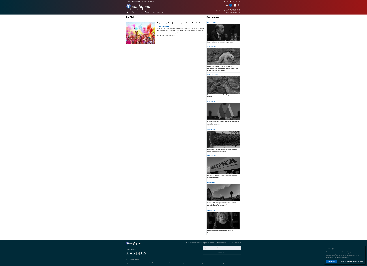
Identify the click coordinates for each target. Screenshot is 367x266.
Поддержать (151, 1)
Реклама (144, 1)
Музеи (141, 12)
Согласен (331, 261)
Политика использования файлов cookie (351, 261)
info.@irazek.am (131, 249)
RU (231, 5)
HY (227, 5)
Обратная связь (135, 1)
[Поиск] (239, 5)
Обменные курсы (157, 12)
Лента (134, 12)
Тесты (147, 12)
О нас (128, 1)
